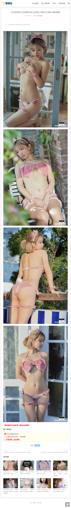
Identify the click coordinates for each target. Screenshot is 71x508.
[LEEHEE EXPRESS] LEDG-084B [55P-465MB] (16, 452)
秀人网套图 (45, 3)
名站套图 (35, 3)
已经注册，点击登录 (13, 439)
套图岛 (7, 3)
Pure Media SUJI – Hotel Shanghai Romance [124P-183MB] (10, 491)
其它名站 (39, 15)
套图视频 (62, 3)
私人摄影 (37, 445)
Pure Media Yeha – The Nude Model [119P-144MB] (60, 473)
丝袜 (54, 3)
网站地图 (39, 502)
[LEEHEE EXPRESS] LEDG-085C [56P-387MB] (54, 452)
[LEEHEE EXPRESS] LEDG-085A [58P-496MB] (35, 12)
